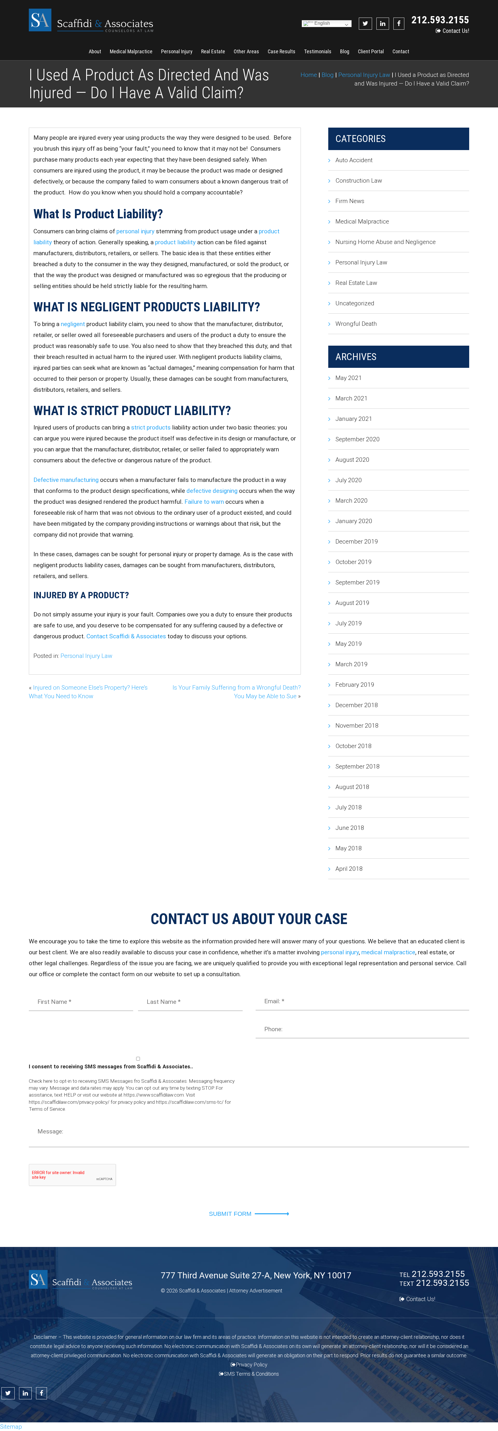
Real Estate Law (356, 282)
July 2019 (348, 623)
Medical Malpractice (131, 51)
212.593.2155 (440, 20)
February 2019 (354, 684)
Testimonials (317, 51)
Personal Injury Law (86, 655)
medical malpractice (388, 952)
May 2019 (348, 643)
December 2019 (356, 541)
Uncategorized (354, 303)
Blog (344, 51)
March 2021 (351, 398)
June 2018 (349, 827)
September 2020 (357, 439)
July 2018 (348, 807)
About (95, 51)
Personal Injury (177, 51)
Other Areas (246, 51)
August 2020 (352, 459)
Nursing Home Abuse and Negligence (385, 241)
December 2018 (356, 705)
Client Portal (371, 51)
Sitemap (11, 1426)
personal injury (340, 952)
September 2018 (357, 766)
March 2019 (351, 664)
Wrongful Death (356, 323)
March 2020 (351, 500)
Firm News (349, 201)
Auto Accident (354, 160)
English (321, 23)
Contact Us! (456, 30)
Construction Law (358, 180)
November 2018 (357, 725)
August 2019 (352, 602)
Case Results (281, 51)
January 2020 (353, 521)
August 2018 (352, 786)
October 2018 (353, 746)
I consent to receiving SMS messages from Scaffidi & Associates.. (111, 1066)
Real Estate (213, 51)
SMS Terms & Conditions (251, 1374)
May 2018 (348, 848)
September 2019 (357, 582)
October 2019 (353, 562)
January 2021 (353, 418)
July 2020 (348, 480)
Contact (401, 51)
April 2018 (349, 868)
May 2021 (348, 377)
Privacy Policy (251, 1365)
